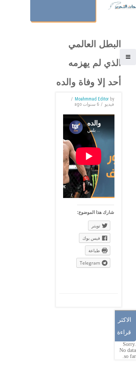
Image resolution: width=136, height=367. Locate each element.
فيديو (109, 104)
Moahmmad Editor (92, 99)
